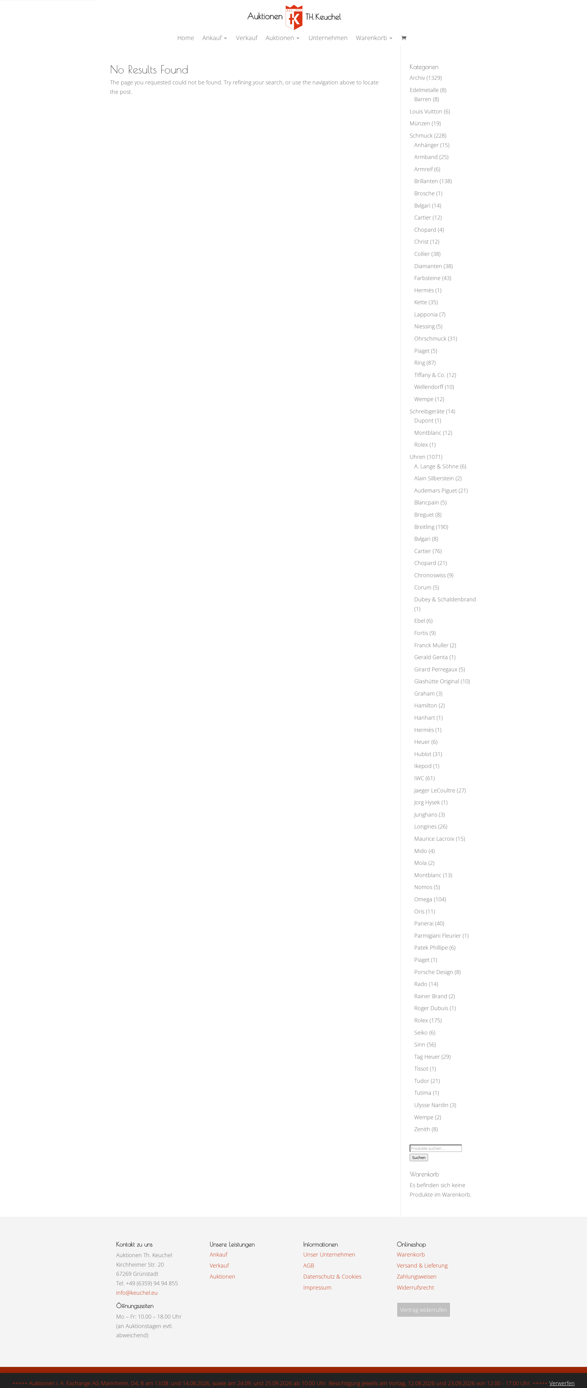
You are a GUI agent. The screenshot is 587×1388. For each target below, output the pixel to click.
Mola (420, 862)
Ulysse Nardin (431, 1105)
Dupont (424, 420)
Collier (422, 253)
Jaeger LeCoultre (434, 790)
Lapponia (426, 314)
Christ (421, 241)
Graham (424, 693)
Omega (423, 899)
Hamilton (425, 705)
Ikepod (423, 766)
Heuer (422, 741)
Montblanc (427, 432)
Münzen (420, 123)
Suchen (419, 1157)
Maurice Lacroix (434, 838)
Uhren (418, 456)
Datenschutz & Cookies (332, 1276)
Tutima (422, 1092)
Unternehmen (328, 39)
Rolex (421, 444)
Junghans (425, 814)
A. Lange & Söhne (436, 466)
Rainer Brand (430, 996)
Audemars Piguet (435, 490)
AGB (308, 1265)
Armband (426, 157)
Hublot (422, 754)
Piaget (422, 350)
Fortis (421, 633)
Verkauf (246, 39)
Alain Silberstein (434, 478)
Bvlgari (422, 205)
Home (185, 39)
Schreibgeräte (427, 411)
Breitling (424, 526)
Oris (419, 911)
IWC (419, 778)
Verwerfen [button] (562, 1383)
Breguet (424, 514)
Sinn (419, 1044)
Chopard (425, 229)
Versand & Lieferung (422, 1265)
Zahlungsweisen (417, 1276)
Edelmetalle (424, 90)
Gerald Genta (431, 657)
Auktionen (222, 1276)
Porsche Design (433, 972)
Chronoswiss (430, 575)
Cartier (422, 217)
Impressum (317, 1287)
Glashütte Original (436, 681)
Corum (422, 587)
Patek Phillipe (431, 947)
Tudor (421, 1080)
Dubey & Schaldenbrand (445, 599)
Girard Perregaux (435, 669)
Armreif (423, 169)
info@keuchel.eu (137, 1292)
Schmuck (421, 135)
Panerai (424, 923)
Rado (420, 983)
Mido (420, 851)
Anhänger (426, 145)
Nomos (423, 887)
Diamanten (428, 266)
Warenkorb (371, 39)
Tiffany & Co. (429, 374)
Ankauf (212, 39)
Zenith (422, 1129)
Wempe (424, 399)
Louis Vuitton (426, 111)
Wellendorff (428, 386)
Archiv (417, 77)
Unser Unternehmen (329, 1254)
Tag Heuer (427, 1056)
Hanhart (424, 717)
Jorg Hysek (427, 802)
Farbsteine (427, 278)
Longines (425, 826)
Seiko (421, 1032)
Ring (419, 362)
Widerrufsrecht (415, 1287)
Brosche (424, 193)
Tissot (421, 1068)
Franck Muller (431, 645)
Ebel (419, 620)
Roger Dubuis (431, 1008)
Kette (420, 302)
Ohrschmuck (430, 338)
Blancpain (426, 502)
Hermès (424, 290)
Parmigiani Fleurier (437, 935)
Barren (422, 99)
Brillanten (426, 181)
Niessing (424, 326)
